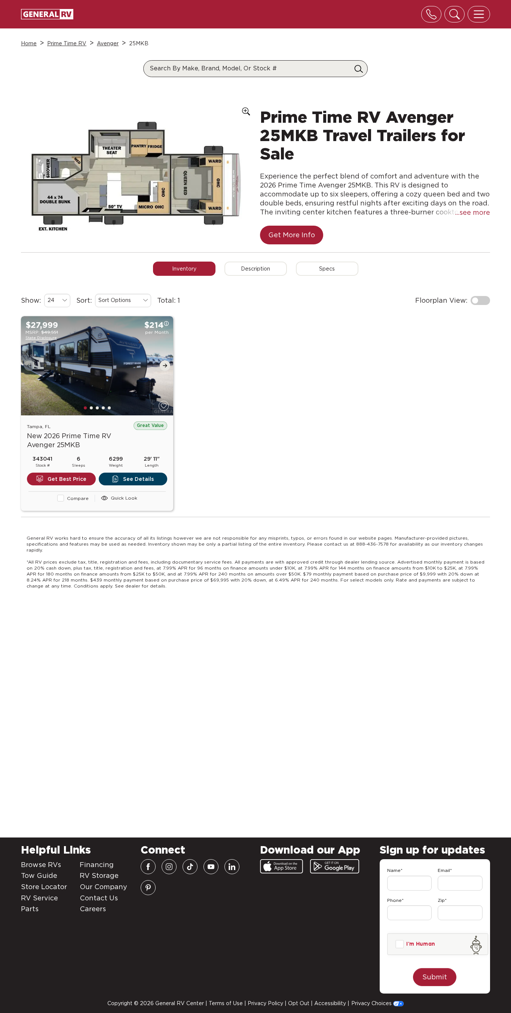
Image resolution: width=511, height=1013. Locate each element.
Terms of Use (226, 1003)
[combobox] (57, 300)
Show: (31, 300)
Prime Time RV (66, 43)
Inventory (184, 269)
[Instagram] (169, 866)
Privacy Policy (265, 1003)
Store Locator (44, 887)
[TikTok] (190, 866)
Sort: (84, 300)
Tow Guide (39, 875)
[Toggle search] (454, 14)
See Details (138, 479)
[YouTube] (211, 866)
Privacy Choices (372, 1003)
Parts (30, 909)
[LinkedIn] (231, 866)
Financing (97, 865)
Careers (93, 909)
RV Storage (99, 875)
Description (255, 269)
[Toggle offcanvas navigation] (479, 14)
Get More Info (291, 235)
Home (29, 43)
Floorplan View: (441, 300)
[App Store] (281, 866)
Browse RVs (41, 865)
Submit (434, 977)
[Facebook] (148, 866)
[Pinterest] (148, 887)
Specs (327, 269)
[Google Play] (334, 866)
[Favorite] (164, 406)
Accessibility (330, 1003)
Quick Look (124, 498)
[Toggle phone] (431, 14)
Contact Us (99, 898)
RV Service (39, 898)
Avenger (108, 43)
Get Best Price (67, 479)
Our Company (103, 887)
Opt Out (298, 1003)
